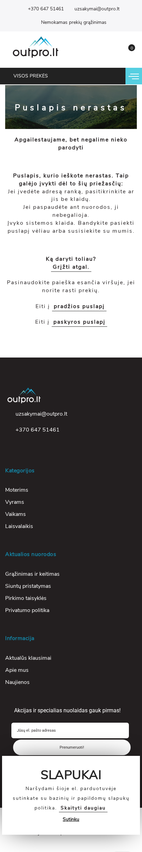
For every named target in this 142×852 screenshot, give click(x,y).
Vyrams (14, 502)
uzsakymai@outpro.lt (97, 9)
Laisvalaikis (19, 526)
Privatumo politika (27, 610)
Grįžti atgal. (71, 267)
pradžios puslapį (79, 306)
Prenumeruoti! (72, 747)
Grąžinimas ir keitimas (32, 574)
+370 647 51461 (46, 9)
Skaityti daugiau (83, 808)
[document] (71, 795)
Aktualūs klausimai (28, 658)
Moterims (16, 490)
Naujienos (17, 682)
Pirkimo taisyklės (26, 598)
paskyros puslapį (79, 322)
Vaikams (15, 514)
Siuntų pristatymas (28, 586)
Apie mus (17, 670)
